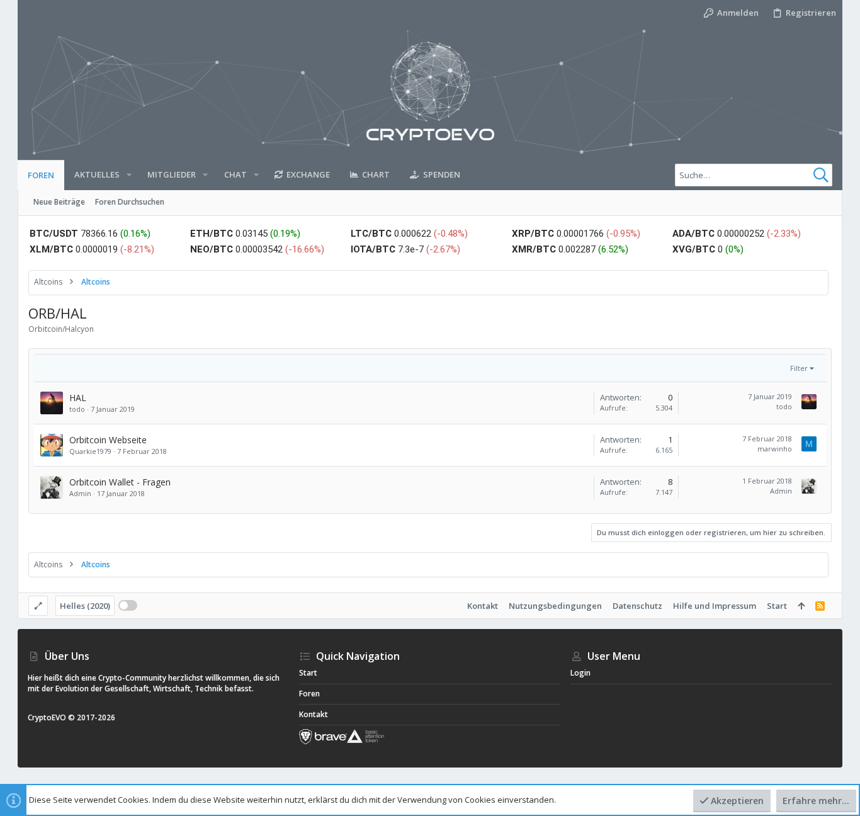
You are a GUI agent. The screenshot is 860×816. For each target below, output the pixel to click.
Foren (309, 693)
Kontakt (482, 605)
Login (580, 672)
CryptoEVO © (51, 717)
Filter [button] (799, 368)
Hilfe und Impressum (714, 605)
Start (777, 605)
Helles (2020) (85, 605)
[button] (129, 174)
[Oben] (801, 605)
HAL (77, 398)
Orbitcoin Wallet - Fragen (120, 482)
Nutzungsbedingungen (555, 605)
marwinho (774, 448)
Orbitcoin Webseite (108, 440)
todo (77, 409)
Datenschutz (637, 605)
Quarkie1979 (90, 451)
